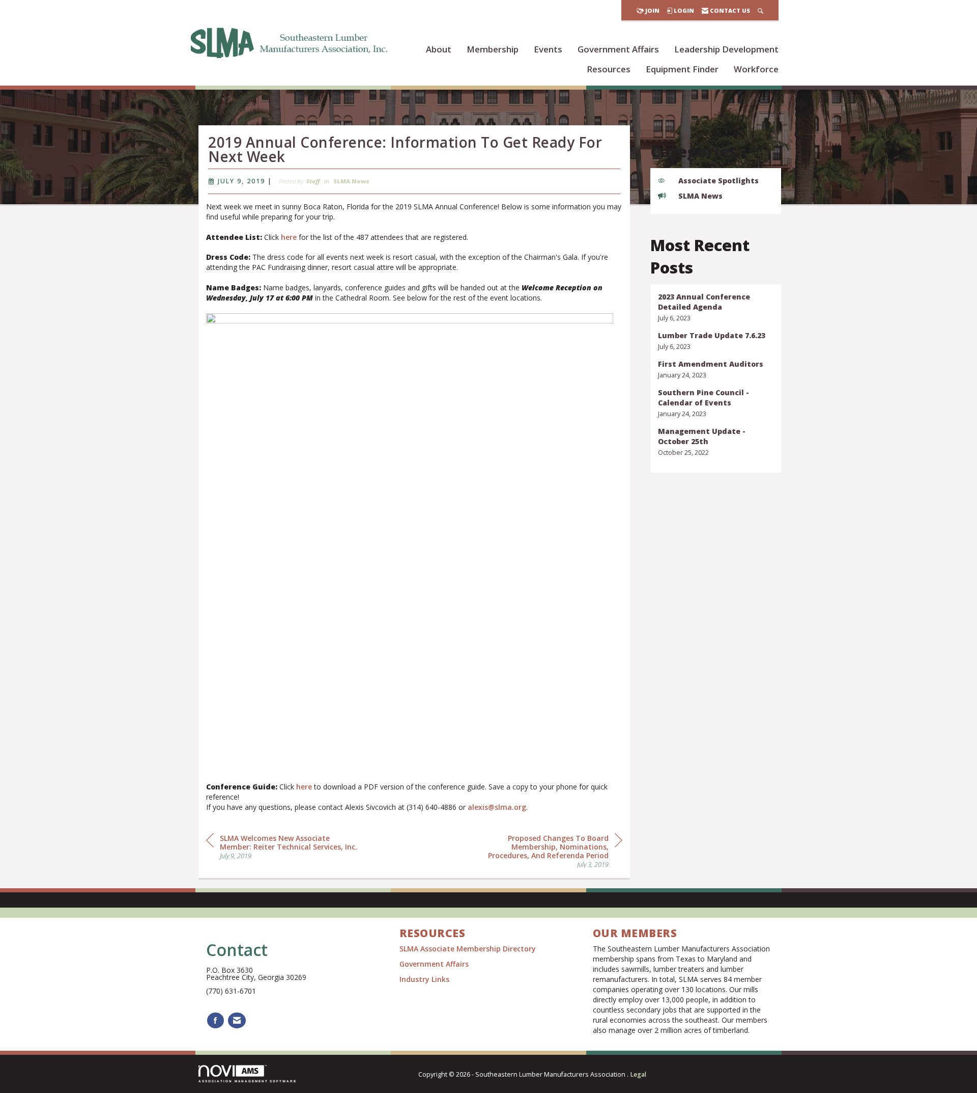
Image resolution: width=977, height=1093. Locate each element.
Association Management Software (247, 1081)
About (438, 49)
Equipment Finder (682, 69)
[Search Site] (760, 10)
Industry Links (424, 979)
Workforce (756, 69)
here (289, 237)
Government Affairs (618, 49)
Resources (608, 69)
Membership (493, 49)
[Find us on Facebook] (215, 1020)
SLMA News (351, 181)
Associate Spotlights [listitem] (718, 180)
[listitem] (716, 307)
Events (548, 49)
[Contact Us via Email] (237, 1020)
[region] (546, 850)
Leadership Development (726, 49)
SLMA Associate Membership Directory (468, 948)
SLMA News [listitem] (700, 196)
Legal (638, 1074)
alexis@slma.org (497, 807)
